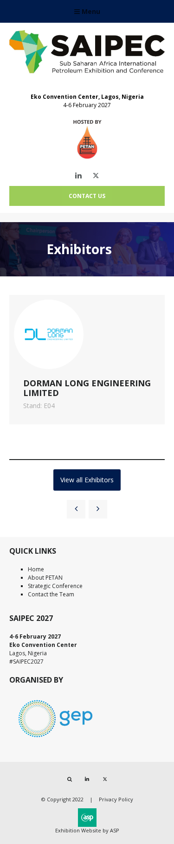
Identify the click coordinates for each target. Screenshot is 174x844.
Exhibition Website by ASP (87, 830)
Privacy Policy (116, 799)
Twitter (96, 175)
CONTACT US (87, 196)
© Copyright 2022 (62, 799)
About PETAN (45, 578)
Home (36, 569)
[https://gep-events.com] (55, 739)
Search (69, 779)
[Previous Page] (76, 509)
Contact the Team (51, 594)
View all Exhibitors (87, 479)
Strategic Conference (55, 586)
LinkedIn (78, 175)
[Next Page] (98, 509)
